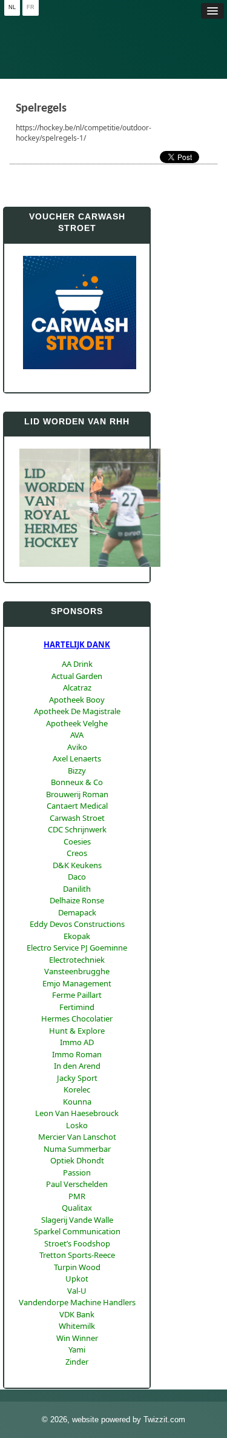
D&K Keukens (77, 865)
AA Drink (77, 663)
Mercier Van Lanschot (77, 1136)
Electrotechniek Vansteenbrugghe (77, 965)
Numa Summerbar (77, 1148)
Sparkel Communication (77, 1231)
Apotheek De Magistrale (77, 711)
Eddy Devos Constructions (77, 923)
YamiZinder (76, 1355)
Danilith (77, 888)
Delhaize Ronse (77, 900)
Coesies (77, 841)
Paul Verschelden (77, 1184)
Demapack (77, 912)
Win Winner (77, 1338)
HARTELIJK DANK (77, 644)
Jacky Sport (77, 1077)
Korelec (77, 1089)
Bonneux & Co (77, 782)
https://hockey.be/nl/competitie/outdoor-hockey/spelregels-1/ (83, 132)
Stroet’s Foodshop (77, 1243)
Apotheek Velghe (77, 723)
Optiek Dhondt (77, 1160)
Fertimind (76, 1007)
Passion (77, 1172)
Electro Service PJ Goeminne (77, 947)
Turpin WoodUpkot (77, 1273)
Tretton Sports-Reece (77, 1254)
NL (12, 7)
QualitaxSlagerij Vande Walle (77, 1213)
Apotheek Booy (77, 699)
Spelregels (41, 108)
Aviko (77, 746)
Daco (77, 876)
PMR (76, 1196)
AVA (77, 734)
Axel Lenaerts (77, 758)
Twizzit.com (164, 1419)
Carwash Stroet (77, 817)
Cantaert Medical (77, 805)
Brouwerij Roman (77, 794)
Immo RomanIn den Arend (77, 1060)
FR (31, 7)
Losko (77, 1125)
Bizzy (77, 770)
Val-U (77, 1290)
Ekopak (77, 936)
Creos (77, 853)
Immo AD (77, 1042)
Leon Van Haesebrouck (77, 1113)
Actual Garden (76, 676)
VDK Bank (76, 1314)
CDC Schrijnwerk (77, 829)
